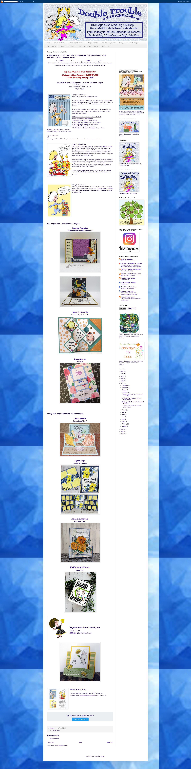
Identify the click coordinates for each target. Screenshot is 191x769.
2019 (122, 431)
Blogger (103, 756)
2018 (122, 434)
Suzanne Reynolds (80, 228)
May (123, 417)
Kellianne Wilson (79, 567)
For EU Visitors (107, 46)
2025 (122, 374)
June (123, 414)
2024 (122, 376)
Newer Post (51, 742)
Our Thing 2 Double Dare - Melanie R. (131, 269)
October (124, 390)
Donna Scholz (80, 419)
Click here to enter (80, 719)
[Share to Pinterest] (65, 728)
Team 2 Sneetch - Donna (128, 278)
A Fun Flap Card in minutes (80, 124)
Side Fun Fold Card (52, 129)
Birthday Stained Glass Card (128, 275)
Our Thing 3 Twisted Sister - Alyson (131, 273)
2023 (122, 378)
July (123, 412)
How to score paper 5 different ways (82, 118)
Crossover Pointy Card (53, 131)
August (124, 410)
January (124, 426)
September (125, 392)
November (125, 387)
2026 (122, 371)
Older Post (109, 742)
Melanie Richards (80, 312)
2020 (122, 429)
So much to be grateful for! (127, 288)
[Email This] (58, 728)
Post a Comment (54, 738)
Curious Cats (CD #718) (127, 270)
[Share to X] (62, 728)
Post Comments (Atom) (61, 745)
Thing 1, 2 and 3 (92, 43)
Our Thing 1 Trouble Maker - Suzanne (131, 263)
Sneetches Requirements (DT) (89, 46)
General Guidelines (59, 43)
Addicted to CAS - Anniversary (128, 260)
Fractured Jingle (125, 279)
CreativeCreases (56, 730)
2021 (122, 383)
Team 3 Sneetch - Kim (127, 291)
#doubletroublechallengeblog (88, 695)
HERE (91, 78)
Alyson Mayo (79, 461)
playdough (87, 153)
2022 (122, 381)
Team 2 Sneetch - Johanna (128, 282)
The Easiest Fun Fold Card (80, 120)
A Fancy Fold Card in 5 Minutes (81, 122)
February (124, 424)
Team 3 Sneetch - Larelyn (128, 297)
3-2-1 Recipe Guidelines (76, 43)
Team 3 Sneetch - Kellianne (128, 287)
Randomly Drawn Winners (67, 46)
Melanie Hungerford (79, 519)
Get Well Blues (124, 284)
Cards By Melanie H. (127, 259)
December (125, 385)
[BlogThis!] (60, 728)
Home (48, 43)
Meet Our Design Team (108, 43)
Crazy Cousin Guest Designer (129, 43)
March (124, 421)
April (123, 419)
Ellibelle (73, 633)
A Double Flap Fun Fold (79, 126)
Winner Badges (51, 46)
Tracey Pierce (80, 359)
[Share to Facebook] (63, 728)
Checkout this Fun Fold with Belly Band (83, 128)
